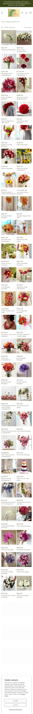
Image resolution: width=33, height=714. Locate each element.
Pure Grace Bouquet (24, 526)
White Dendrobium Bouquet (8, 526)
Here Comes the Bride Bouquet (22, 98)
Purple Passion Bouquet (22, 382)
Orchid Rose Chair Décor (23, 406)
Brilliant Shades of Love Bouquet (23, 335)
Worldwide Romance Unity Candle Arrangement (8, 407)
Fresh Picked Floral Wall (8, 311)
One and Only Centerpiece (6, 240)
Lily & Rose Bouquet (24, 431)
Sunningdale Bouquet (5, 287)
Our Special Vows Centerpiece (23, 74)
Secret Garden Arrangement (6, 479)
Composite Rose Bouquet (22, 121)
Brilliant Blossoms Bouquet (23, 643)
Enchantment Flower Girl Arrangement (8, 503)
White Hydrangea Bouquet (23, 596)
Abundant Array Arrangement (6, 74)
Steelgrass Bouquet (23, 619)
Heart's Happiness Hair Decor (7, 121)
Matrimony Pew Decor (22, 240)
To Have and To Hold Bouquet (8, 596)
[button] (22, 13)
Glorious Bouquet (7, 549)
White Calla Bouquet (8, 50)
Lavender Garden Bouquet (7, 572)
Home (3, 21)
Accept (15, 700)
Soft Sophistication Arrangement (8, 455)
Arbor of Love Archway (6, 264)
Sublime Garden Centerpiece (22, 169)
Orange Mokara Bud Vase (23, 216)
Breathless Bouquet (23, 549)
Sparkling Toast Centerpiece (22, 287)
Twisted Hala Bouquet (5, 643)
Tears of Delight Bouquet (22, 264)
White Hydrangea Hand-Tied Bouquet (23, 667)
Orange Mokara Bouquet (6, 216)
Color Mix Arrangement (6, 359)
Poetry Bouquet (6, 168)
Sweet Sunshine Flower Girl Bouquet (8, 193)
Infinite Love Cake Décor (23, 479)
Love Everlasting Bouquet (22, 193)
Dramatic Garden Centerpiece (7, 667)
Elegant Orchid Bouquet (6, 145)
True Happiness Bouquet (22, 311)
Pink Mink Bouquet (23, 455)
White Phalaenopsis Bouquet (8, 620)
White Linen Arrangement (21, 50)
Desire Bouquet (22, 145)
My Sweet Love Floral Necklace (8, 335)
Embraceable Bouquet (21, 359)
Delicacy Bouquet (23, 572)
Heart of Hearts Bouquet (6, 98)
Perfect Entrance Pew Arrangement (8, 432)
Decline (15, 705)
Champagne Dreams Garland (24, 503)
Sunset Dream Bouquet (6, 382)
